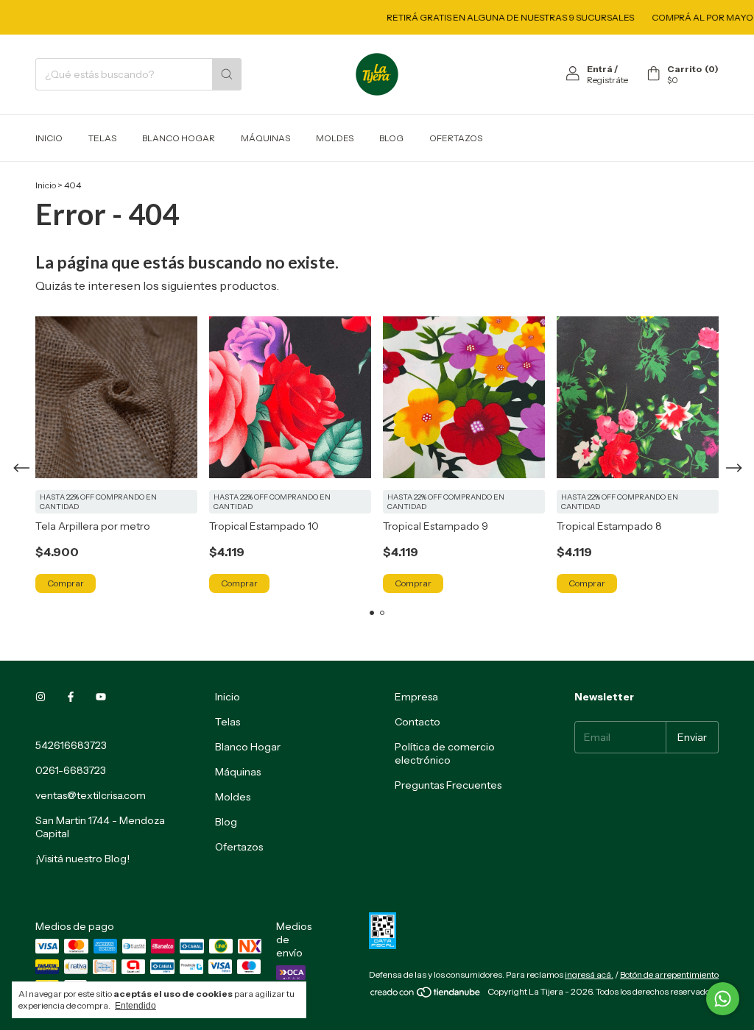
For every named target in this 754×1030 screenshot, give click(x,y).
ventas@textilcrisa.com (90, 795)
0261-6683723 (70, 770)
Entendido (135, 1006)
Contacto (417, 721)
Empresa (416, 696)
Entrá (600, 68)
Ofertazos (455, 137)
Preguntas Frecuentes (448, 785)
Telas (102, 137)
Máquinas (265, 137)
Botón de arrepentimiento (669, 974)
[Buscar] (227, 74)
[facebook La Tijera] (71, 696)
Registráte (607, 79)
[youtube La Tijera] (101, 696)
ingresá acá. (589, 974)
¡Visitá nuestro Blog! (82, 858)
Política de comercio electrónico (445, 753)
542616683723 (71, 745)
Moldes (334, 137)
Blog (391, 137)
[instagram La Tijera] (40, 696)
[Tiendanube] (426, 995)
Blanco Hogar (178, 137)
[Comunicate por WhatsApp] (722, 998)
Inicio (49, 137)
